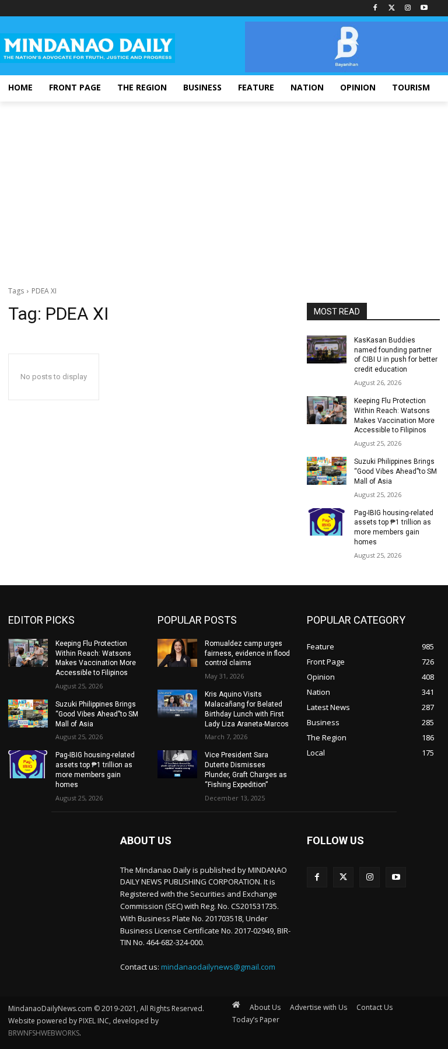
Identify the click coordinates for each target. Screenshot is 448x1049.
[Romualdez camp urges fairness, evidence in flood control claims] (177, 653)
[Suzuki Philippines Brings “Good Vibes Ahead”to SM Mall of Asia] (326, 471)
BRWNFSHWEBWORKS (43, 1033)
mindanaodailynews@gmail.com (218, 966)
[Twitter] (391, 8)
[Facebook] (375, 8)
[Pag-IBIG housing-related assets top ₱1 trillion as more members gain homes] (326, 522)
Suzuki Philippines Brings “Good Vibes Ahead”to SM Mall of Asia (395, 471)
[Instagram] (407, 8)
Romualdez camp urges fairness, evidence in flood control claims (247, 653)
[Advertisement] (224, 189)
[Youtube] (423, 8)
